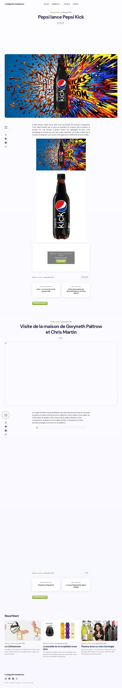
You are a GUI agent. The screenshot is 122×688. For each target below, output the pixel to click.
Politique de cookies (61, 257)
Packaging (60, 23)
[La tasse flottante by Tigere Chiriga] (76, 585)
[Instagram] (6, 678)
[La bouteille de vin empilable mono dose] (61, 631)
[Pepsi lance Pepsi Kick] (46, 585)
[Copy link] (6, 147)
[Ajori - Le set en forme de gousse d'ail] (46, 290)
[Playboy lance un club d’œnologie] (99, 631)
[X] (16, 678)
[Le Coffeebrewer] (23, 631)
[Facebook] (9, 678)
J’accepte (61, 261)
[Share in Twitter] (6, 135)
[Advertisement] (61, 40)
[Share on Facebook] (6, 139)
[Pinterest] (13, 678)
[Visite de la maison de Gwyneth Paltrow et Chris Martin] (76, 290)
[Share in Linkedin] (6, 143)
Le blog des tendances (14, 4)
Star (60, 338)
